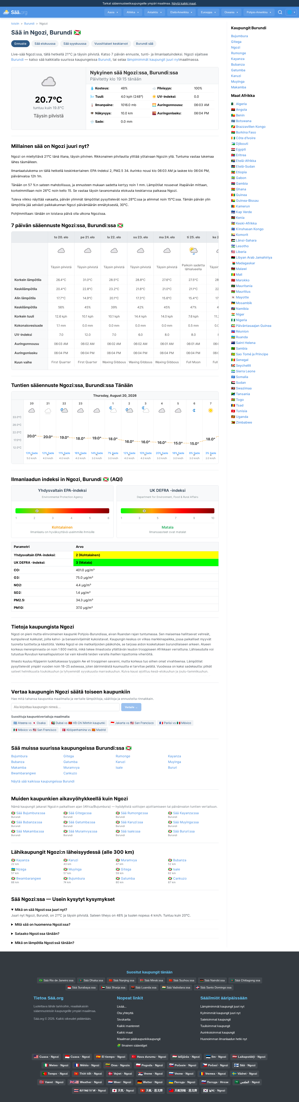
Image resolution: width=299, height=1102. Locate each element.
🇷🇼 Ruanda (239, 337)
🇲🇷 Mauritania (241, 286)
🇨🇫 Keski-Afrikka (244, 223)
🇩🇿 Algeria (239, 104)
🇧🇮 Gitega (123, 871)
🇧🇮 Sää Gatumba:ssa (79, 824)
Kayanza (174, 756)
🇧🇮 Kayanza (20, 862)
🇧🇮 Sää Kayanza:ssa (183, 814)
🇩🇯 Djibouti (239, 144)
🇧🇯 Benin (238, 115)
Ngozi (235, 47)
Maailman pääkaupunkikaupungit (138, 1039)
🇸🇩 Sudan (238, 382)
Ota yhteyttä (125, 1013)
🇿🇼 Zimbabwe (241, 422)
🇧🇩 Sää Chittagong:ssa (245, 980)
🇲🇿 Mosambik (241, 303)
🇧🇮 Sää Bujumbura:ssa (28, 814)
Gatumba (70, 762)
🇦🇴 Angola (239, 109)
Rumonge (123, 756)
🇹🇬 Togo (237, 400)
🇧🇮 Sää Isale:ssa (128, 833)
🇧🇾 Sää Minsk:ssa (151, 980)
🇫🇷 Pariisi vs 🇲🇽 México (175, 723)
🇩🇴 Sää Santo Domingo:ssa (213, 987)
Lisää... (122, 1006)
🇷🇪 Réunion (240, 331)
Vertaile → (131, 707)
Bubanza (17, 762)
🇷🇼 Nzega (18, 871)
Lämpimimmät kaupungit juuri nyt (222, 1006)
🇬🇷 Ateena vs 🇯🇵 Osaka (29, 723)
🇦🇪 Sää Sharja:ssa (113, 987)
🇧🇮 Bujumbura (74, 880)
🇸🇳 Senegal (239, 360)
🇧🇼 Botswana (241, 121)
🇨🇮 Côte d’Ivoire (243, 138)
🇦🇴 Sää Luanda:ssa (143, 987)
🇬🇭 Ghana (238, 189)
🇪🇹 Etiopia (239, 172)
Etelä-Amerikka (181, 12)
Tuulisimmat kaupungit (215, 1026)
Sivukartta (123, 1019)
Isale (119, 767)
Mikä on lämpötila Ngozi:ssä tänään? (44, 943)
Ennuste (20, 44)
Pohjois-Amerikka (259, 12)
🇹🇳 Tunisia (239, 411)
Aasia (113, 12)
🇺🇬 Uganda (239, 417)
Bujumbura (19, 756)
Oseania (231, 12)
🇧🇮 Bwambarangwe (26, 880)
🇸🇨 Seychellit (241, 365)
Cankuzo (70, 773)
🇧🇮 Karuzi (70, 862)
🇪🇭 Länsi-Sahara (243, 240)
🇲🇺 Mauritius (241, 291)
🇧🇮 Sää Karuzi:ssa (129, 824)
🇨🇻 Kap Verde (241, 212)
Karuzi (120, 762)
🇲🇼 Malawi (239, 269)
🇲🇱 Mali (236, 274)
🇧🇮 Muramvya (126, 862)
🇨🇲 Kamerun (240, 206)
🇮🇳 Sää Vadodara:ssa (176, 987)
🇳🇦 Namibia (240, 309)
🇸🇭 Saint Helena (243, 343)
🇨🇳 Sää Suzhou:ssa (181, 980)
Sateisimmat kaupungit (215, 1019)
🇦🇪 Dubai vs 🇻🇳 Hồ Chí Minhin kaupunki (78, 723)
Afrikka (133, 12)
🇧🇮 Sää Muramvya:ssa (80, 833)
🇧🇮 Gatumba (125, 880)
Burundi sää (144, 44)
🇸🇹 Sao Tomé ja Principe (249, 354)
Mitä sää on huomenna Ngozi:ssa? (42, 924)
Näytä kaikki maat (184, 3)
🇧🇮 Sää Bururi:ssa (181, 833)
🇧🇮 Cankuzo (177, 880)
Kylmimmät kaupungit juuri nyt (220, 1013)
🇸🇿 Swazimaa (241, 388)
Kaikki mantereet (128, 1026)
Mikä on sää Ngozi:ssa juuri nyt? (41, 910)
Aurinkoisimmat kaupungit (217, 1032)
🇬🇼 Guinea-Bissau (245, 200)
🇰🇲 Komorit (239, 235)
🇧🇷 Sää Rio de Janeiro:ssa (56, 980)
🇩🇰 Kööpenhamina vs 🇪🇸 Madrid (84, 729)
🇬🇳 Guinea (239, 195)
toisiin (15, 23)
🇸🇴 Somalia (239, 377)
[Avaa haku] (280, 12)
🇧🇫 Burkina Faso (243, 132)
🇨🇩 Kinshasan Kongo (247, 229)
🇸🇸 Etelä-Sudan (243, 166)
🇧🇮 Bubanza (177, 862)
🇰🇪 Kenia (237, 218)
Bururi (172, 767)
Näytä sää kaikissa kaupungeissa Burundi (42, 781)
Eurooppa (208, 12)
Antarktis (154, 12)
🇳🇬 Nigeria (239, 320)
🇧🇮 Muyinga (72, 871)
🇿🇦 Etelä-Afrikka (243, 161)
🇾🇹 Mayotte (240, 297)
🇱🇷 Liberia (238, 252)
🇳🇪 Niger (237, 314)
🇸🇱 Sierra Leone (243, 371)
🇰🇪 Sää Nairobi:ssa (212, 980)
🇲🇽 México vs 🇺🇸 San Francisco (34, 729)
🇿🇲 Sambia (239, 348)
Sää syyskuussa (74, 44)
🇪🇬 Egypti (238, 149)
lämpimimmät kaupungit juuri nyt (153, 59)
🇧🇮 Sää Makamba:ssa (27, 833)
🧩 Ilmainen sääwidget (132, 1045)
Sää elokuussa (45, 44)
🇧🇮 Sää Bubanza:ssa (26, 824)
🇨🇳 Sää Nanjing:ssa (121, 980)
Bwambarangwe (23, 773)
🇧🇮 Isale (174, 871)
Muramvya (71, 767)
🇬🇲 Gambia (239, 183)
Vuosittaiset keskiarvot (111, 44)
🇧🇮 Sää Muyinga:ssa (183, 824)
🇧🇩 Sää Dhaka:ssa (91, 980)
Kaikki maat (125, 1032)
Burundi (29, 23)
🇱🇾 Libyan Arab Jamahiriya (251, 257)
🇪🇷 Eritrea (238, 155)
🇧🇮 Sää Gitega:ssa (77, 814)
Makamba (18, 767)
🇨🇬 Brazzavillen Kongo (248, 127)
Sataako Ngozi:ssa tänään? (37, 934)
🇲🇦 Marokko (240, 280)
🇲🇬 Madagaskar (243, 263)
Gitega (68, 756)
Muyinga (174, 762)
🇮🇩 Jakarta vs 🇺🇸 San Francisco (132, 723)
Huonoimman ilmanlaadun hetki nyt (223, 1039)
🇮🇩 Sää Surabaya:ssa (82, 987)
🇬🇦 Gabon (238, 178)
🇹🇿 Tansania (240, 394)
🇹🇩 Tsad (237, 405)
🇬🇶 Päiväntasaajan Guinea (251, 326)
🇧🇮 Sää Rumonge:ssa (132, 814)
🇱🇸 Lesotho (240, 246)
